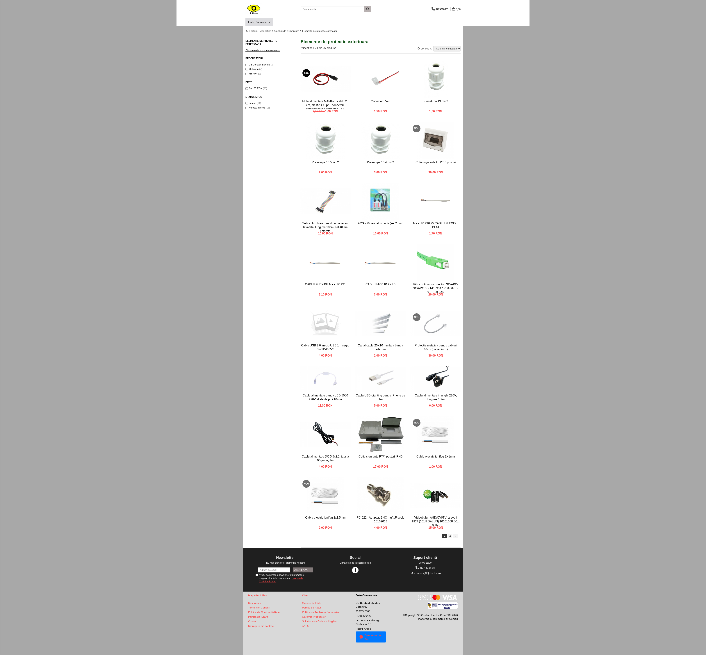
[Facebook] (355, 570)
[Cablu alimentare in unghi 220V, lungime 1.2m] (435, 379)
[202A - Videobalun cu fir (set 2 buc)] (380, 201)
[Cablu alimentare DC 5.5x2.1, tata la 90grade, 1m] (325, 434)
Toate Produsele (257, 22)
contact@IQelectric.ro (427, 573)
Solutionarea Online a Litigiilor (319, 621)
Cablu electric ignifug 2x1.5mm (325, 517)
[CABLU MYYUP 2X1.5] (380, 262)
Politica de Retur (311, 607)
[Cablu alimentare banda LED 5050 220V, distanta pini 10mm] (325, 379)
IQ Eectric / (252, 30)
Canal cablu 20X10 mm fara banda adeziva (380, 347)
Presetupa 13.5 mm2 (325, 162)
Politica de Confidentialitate (264, 612)
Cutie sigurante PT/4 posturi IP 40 (380, 456)
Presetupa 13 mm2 (435, 101)
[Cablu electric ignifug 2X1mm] (435, 434)
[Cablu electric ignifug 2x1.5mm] (325, 495)
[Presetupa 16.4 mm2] (380, 140)
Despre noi (254, 602)
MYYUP (253, 73)
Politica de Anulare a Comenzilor (321, 612)
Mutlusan (253, 69)
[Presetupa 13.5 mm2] (325, 140)
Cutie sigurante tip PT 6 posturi (436, 162)
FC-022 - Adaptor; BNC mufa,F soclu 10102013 (380, 519)
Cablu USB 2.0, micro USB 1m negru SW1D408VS (325, 347)
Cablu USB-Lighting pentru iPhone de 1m (380, 397)
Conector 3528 (380, 101)
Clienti (306, 595)
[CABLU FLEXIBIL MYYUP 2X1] (325, 262)
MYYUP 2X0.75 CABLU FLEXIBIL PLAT (435, 225)
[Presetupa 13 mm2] (435, 79)
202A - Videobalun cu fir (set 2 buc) (380, 223)
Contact (252, 621)
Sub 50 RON (255, 88)
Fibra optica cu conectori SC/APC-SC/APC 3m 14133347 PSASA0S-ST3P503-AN (435, 288)
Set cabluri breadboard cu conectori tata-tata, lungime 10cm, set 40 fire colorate (325, 227)
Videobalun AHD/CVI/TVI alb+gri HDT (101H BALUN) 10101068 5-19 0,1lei (435, 521)
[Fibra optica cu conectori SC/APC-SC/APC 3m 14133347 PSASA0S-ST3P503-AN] (435, 262)
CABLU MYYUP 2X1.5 (380, 284)
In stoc (252, 103)
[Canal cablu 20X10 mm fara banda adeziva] (380, 323)
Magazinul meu (257, 595)
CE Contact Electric (259, 64)
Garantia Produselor (314, 616)
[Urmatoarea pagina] (455, 536)
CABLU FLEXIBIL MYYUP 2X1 (325, 284)
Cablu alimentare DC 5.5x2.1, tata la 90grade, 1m (325, 458)
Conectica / (267, 30)
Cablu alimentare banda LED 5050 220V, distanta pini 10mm (325, 397)
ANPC (305, 625)
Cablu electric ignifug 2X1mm (435, 456)
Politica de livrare (258, 616)
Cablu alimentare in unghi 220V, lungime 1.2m (436, 397)
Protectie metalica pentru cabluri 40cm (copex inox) (436, 347)
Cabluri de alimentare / (288, 30)
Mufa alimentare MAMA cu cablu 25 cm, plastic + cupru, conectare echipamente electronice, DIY (325, 104)
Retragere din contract (261, 625)
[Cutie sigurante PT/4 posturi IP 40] (380, 434)
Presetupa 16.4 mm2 (380, 162)
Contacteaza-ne (373, 637)
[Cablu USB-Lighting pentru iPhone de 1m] (380, 379)
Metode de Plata (311, 602)
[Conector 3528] (380, 79)
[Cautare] (367, 9)
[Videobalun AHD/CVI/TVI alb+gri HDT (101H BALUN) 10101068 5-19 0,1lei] (435, 495)
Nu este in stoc (257, 107)
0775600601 (427, 567)
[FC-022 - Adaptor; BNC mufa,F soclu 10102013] (380, 495)
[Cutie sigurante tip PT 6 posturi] (435, 140)
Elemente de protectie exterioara (262, 50)
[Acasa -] (263, 9)
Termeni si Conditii (259, 607)
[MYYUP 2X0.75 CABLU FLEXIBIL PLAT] (435, 201)
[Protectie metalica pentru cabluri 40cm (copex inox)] (435, 323)
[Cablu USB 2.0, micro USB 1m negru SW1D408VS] (325, 323)
